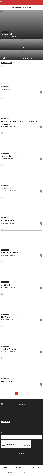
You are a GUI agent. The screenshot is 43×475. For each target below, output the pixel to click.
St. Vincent (6, 188)
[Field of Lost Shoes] (21, 240)
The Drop (5, 317)
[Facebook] (18, 410)
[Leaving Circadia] (21, 336)
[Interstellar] (21, 143)
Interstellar (6, 156)
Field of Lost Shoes (10, 252)
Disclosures (36, 467)
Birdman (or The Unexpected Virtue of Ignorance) (19, 122)
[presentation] (16, 444)
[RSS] (22, 410)
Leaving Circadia (8, 349)
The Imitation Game (28, 48)
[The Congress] (21, 368)
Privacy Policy (18, 469)
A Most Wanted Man (7, 48)
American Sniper (27, 59)
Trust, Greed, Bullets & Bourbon (8, 58)
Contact (12, 467)
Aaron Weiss (4, 37)
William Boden (5, 319)
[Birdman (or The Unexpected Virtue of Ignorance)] (21, 108)
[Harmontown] (21, 207)
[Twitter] (26, 410)
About (6, 467)
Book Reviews (15, 7)
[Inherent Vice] (21, 24)
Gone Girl (5, 285)
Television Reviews (25, 7)
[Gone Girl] (21, 272)
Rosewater (6, 89)
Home (15, 62)
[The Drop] (21, 304)
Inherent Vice (7, 34)
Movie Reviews (5, 31)
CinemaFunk (19, 472)
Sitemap (26, 469)
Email (3, 433)
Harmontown (7, 220)
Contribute (27, 467)
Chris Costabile (5, 158)
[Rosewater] (21, 76)
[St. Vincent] (21, 175)
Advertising (19, 467)
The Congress (7, 381)
